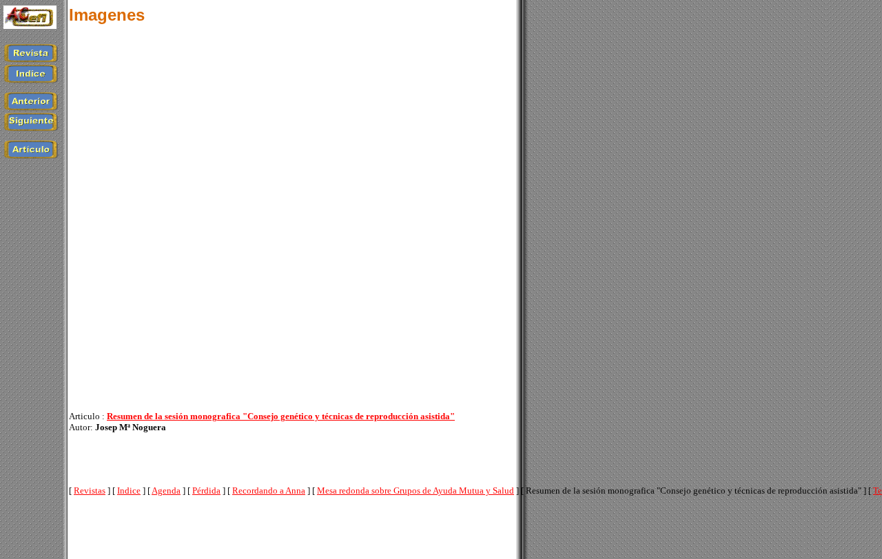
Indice (129, 490)
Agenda (166, 490)
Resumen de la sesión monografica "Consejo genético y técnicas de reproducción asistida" (281, 416)
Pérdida (206, 490)
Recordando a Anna (268, 490)
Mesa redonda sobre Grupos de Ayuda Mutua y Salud (415, 490)
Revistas (89, 490)
